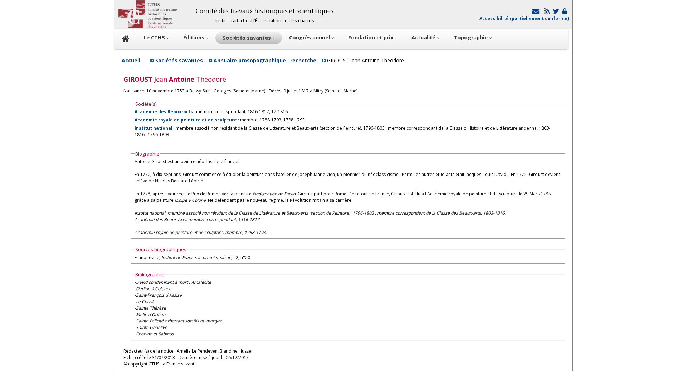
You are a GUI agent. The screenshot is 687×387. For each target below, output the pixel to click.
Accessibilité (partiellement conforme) (524, 18)
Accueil (131, 60)
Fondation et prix (371, 37)
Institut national (153, 128)
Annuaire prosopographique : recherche (265, 60)
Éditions (194, 37)
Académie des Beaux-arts (164, 112)
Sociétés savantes (179, 60)
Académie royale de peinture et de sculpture (186, 120)
